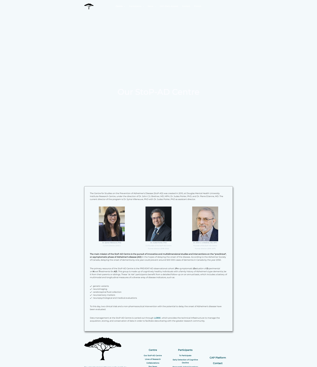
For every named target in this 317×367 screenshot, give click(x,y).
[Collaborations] (152, 362)
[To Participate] (185, 355)
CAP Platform (218, 357)
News (150, 6)
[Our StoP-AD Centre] (153, 355)
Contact (186, 6)
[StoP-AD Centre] (88, 6)
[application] (124, 6)
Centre (119, 6)
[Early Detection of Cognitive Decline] (185, 361)
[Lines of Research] (153, 359)
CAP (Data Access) (169, 6)
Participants (135, 6)
